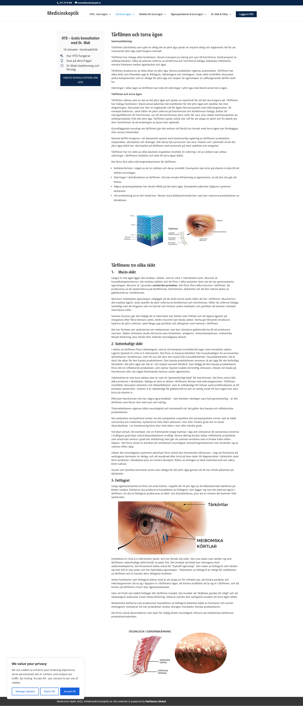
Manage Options (25, 691)
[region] (45, 678)
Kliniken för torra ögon (151, 14)
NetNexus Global (156, 701)
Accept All (70, 691)
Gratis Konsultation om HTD (80, 80)
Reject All (49, 691)
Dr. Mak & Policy (219, 14)
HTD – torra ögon (98, 14)
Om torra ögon (123, 14)
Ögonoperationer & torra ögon (187, 14)
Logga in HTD (246, 14)
